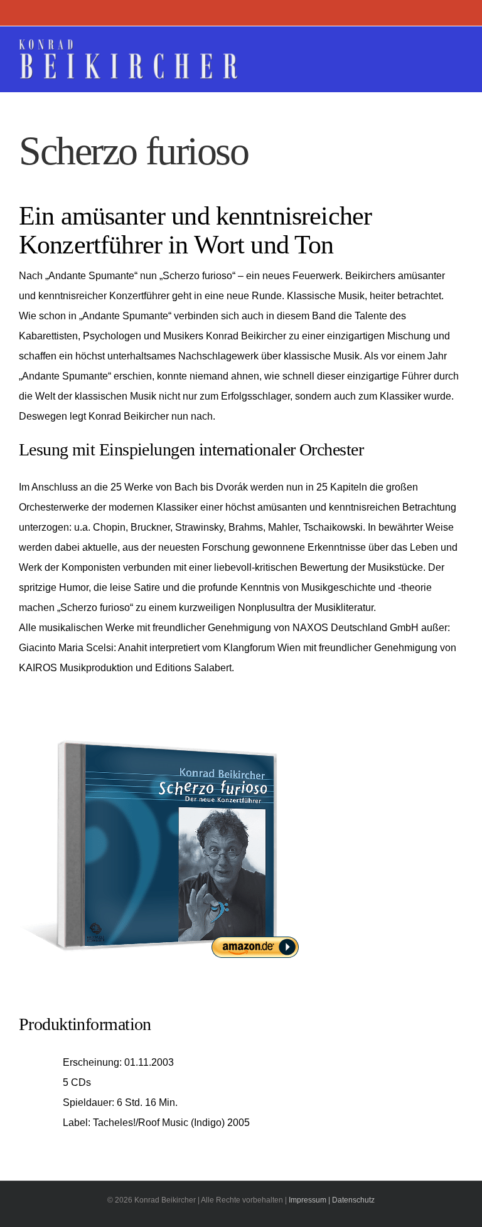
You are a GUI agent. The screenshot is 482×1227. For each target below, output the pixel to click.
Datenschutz (353, 1200)
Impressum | (309, 1200)
